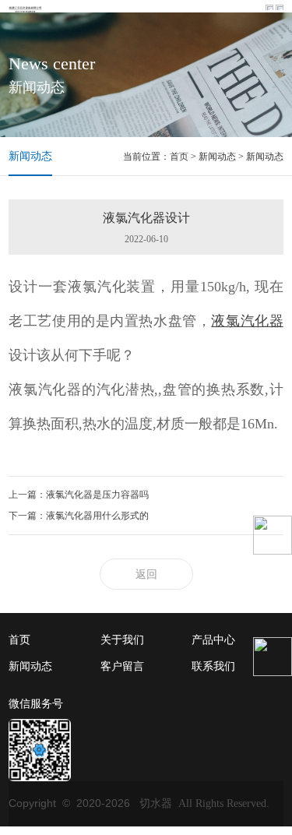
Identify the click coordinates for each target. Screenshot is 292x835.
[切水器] (25, 7)
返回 (146, 574)
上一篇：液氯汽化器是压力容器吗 (79, 494)
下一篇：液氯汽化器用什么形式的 (79, 515)
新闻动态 (30, 156)
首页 (179, 156)
